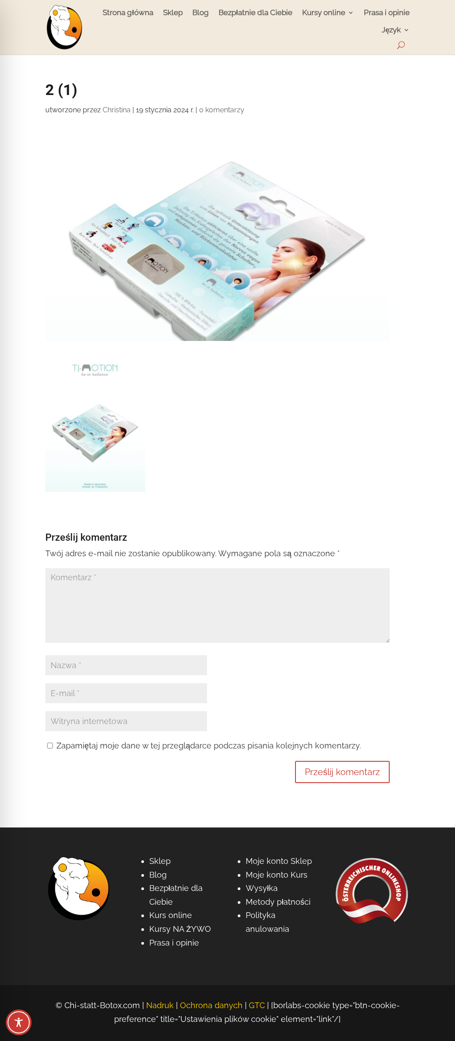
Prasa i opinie (387, 12)
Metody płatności (278, 901)
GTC (257, 1005)
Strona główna (128, 12)
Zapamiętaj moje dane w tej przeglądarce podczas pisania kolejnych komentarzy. (208, 745)
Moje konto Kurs (276, 874)
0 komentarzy (221, 110)
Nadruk (160, 1005)
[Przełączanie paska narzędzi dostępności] (19, 1022)
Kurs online (170, 915)
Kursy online (323, 12)
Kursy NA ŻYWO (180, 929)
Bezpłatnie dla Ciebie (255, 12)
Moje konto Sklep (279, 861)
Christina (117, 110)
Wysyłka (262, 888)
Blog (200, 12)
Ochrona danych (211, 1005)
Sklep (173, 12)
